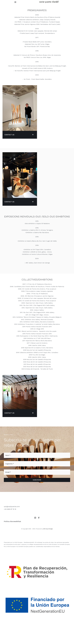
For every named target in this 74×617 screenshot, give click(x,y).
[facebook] (39, 518)
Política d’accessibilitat (12, 521)
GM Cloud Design (48, 528)
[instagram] (35, 518)
